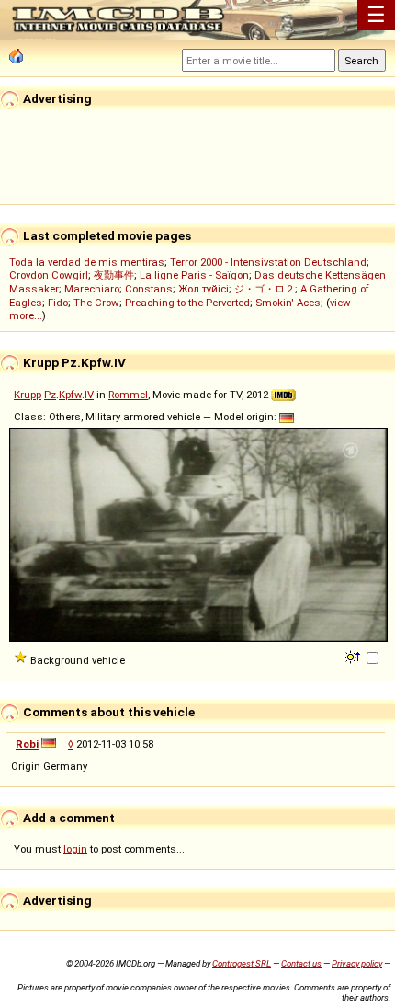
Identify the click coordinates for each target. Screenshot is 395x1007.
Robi (27, 744)
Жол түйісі (203, 288)
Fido (58, 302)
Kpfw (70, 394)
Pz (50, 394)
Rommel (128, 394)
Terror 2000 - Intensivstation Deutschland (268, 262)
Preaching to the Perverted (187, 302)
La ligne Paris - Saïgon (194, 275)
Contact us (301, 963)
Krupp (27, 394)
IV (89, 394)
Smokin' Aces (288, 302)
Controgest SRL (241, 963)
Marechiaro (91, 288)
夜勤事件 (114, 275)
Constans (149, 288)
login (75, 848)
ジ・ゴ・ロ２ (264, 288)
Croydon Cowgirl (48, 275)
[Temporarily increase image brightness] (354, 655)
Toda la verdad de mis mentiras (86, 262)
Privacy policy (357, 963)
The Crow (96, 302)
